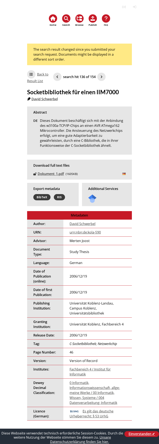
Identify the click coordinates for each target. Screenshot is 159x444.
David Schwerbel (44, 99)
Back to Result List (37, 77)
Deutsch (124, 7)
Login (134, 7)
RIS (59, 197)
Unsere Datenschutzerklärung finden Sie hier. (80, 439)
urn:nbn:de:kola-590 (85, 232)
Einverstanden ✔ (142, 434)
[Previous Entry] (57, 77)
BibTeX (42, 197)
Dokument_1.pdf (51, 173)
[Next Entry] (101, 77)
